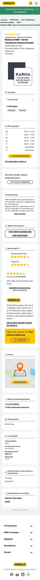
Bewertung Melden (20, 290)
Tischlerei (8, 478)
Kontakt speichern (13, 498)
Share (7, 502)
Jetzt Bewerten (20, 340)
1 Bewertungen (10, 37)
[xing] (28, 574)
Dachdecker (9, 481)
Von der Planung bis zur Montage (20, 233)
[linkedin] (22, 574)
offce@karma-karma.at (15, 161)
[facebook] (11, 574)
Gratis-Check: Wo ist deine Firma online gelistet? (20, 10)
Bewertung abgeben (24, 37)
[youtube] (17, 574)
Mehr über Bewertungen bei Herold (19, 324)
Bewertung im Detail (20, 288)
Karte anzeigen (20, 382)
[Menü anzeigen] (36, 3)
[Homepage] (9, 3)
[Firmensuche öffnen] (31, 3)
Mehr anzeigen (20, 214)
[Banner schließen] (37, 9)
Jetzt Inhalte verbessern (20, 182)
